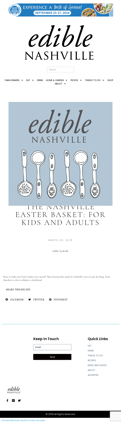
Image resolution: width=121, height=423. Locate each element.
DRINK (40, 80)
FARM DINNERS (12, 80)
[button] (14, 299)
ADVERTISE (93, 375)
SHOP (110, 80)
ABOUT (58, 83)
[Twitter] (19, 400)
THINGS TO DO (93, 80)
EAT (28, 80)
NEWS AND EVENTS (97, 365)
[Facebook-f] (7, 400)
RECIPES (92, 360)
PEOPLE (74, 80)
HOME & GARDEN (55, 80)
